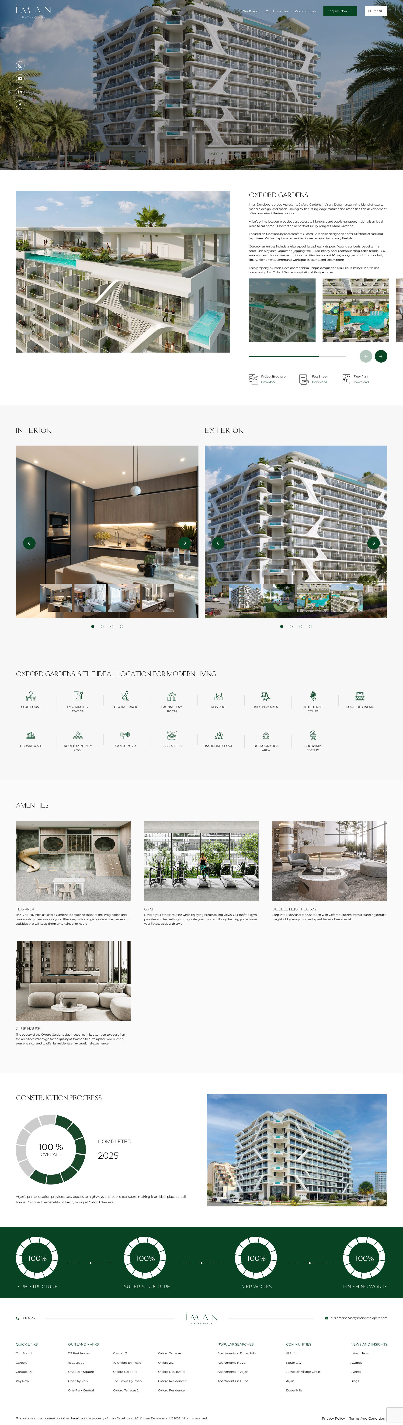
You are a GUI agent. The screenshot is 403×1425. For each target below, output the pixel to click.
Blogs (355, 1381)
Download (268, 382)
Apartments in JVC (232, 1362)
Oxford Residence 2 (172, 1381)
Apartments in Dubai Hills (237, 1353)
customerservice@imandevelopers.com (359, 1318)
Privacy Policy (333, 1418)
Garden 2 (120, 1353)
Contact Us (24, 1371)
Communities (305, 11)
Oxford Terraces (169, 1353)
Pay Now (22, 1381)
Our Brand (250, 11)
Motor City (293, 1362)
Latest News (360, 1353)
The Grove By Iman (127, 1381)
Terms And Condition (367, 1418)
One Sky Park (78, 1381)
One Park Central (81, 1390)
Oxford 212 (166, 1362)
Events (356, 1371)
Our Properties (277, 11)
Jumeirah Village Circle (303, 1371)
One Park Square (81, 1371)
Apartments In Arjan (233, 1371)
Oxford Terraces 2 (126, 1390)
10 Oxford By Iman (127, 1362)
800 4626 (28, 1318)
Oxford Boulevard (171, 1371)
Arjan (290, 1381)
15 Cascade (76, 1362)
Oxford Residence (171, 1390)
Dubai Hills (294, 1390)
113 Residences (79, 1353)
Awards (356, 1362)
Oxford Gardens (125, 1371)
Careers (21, 1362)
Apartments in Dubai (233, 1381)
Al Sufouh (293, 1353)
